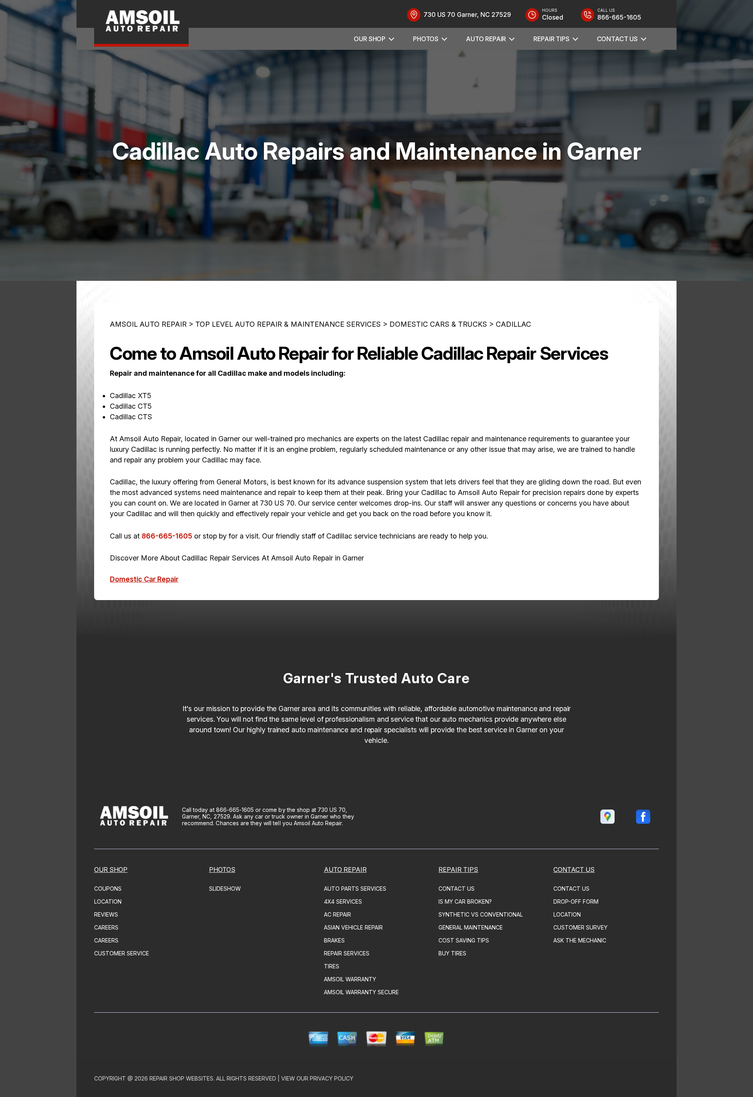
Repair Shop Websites (181, 1078)
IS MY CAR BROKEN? (465, 901)
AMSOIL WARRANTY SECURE (361, 992)
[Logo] (141, 23)
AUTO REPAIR (486, 39)
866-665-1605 (167, 536)
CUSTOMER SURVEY (580, 927)
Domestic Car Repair (144, 579)
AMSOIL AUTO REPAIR (148, 324)
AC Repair (337, 914)
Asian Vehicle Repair (353, 927)
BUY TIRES (452, 953)
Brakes (334, 940)
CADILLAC (513, 324)
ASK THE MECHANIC (579, 940)
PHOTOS (425, 39)
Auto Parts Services (355, 888)
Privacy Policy (331, 1078)
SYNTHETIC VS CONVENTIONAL (480, 914)
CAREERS (106, 927)
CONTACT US (617, 39)
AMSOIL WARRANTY (350, 979)
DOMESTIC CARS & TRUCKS (438, 324)
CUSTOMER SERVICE (121, 953)
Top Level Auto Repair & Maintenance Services (288, 324)
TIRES (331, 966)
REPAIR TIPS (551, 39)
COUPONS (108, 888)
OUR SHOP (370, 39)
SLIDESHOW (225, 888)
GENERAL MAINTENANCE (470, 927)
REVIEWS (106, 914)
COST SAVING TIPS (463, 940)
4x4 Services (343, 901)
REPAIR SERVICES (346, 953)
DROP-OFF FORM (575, 901)
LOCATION (108, 901)
